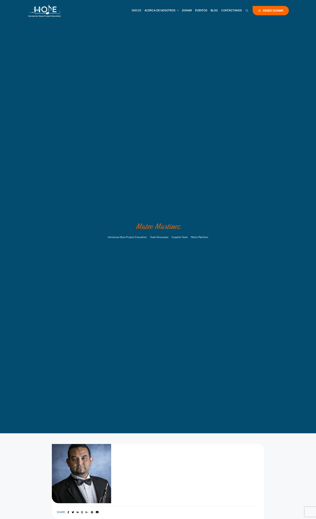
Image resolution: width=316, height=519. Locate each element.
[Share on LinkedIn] (78, 512)
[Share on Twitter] (73, 512)
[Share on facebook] (68, 512)
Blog (214, 10)
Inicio (136, 10)
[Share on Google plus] (86, 512)
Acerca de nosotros (160, 10)
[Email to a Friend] (97, 512)
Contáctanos (231, 10)
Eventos (201, 10)
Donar (187, 10)
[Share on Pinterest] (92, 512)
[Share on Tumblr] (82, 512)
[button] (271, 10)
